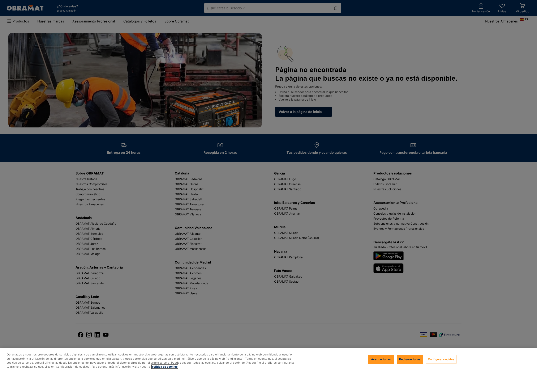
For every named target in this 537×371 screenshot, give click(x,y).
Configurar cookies (441, 359)
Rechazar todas (410, 359)
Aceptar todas (381, 359)
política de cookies (164, 366)
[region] (268, 359)
